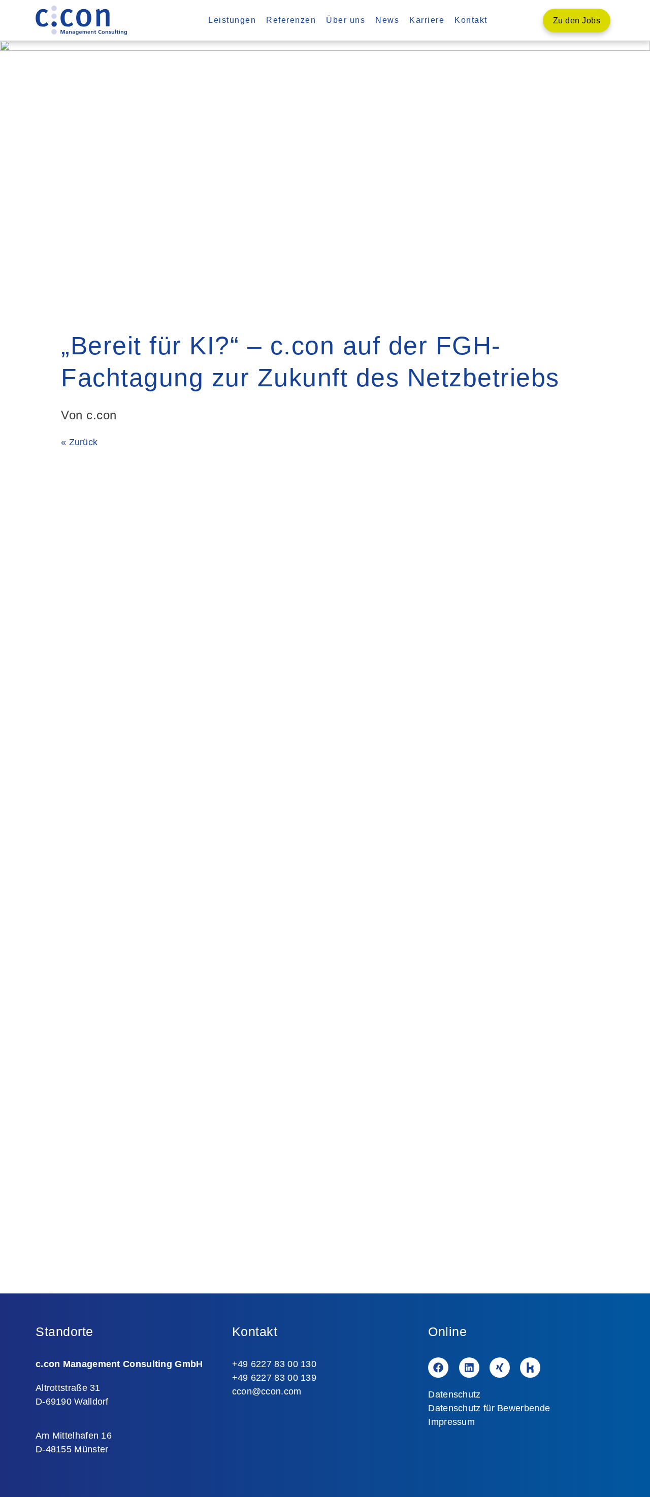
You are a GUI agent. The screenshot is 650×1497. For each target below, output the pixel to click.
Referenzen (291, 20)
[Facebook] (438, 1367)
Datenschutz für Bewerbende (489, 1408)
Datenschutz (454, 1394)
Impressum (451, 1422)
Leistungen (232, 20)
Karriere (426, 20)
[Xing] (500, 1367)
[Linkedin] (469, 1367)
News (387, 20)
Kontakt (471, 20)
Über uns (345, 20)
